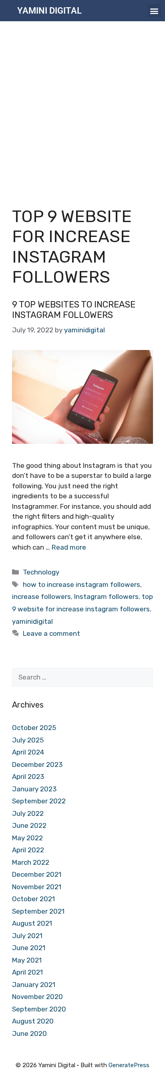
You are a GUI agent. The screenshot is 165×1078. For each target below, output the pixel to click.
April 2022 (28, 850)
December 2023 (37, 764)
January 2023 (34, 789)
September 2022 (39, 801)
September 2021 (38, 911)
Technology (41, 572)
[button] (154, 10)
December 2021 (36, 874)
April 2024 (28, 752)
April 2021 (27, 972)
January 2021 (33, 985)
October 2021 (33, 899)
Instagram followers (106, 597)
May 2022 (27, 838)
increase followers (41, 597)
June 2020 (29, 1033)
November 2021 (36, 887)
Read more (69, 547)
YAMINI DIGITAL (49, 11)
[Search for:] (82, 677)
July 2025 (28, 740)
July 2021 (27, 936)
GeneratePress (129, 1065)
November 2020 (37, 997)
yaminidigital (32, 621)
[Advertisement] (82, 107)
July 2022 (28, 813)
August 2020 (33, 1021)
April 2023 (28, 777)
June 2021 (28, 948)
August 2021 (32, 923)
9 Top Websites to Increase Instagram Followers (73, 309)
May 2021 (27, 960)
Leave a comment (51, 633)
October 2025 (34, 728)
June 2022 (29, 825)
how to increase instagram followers (81, 584)
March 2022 (30, 862)
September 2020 (39, 1009)
